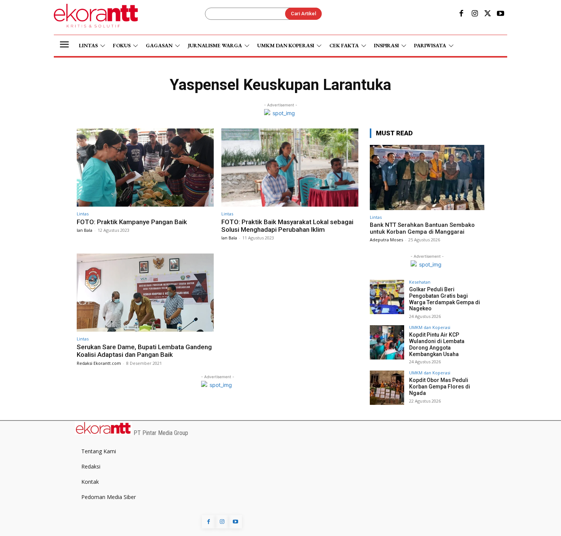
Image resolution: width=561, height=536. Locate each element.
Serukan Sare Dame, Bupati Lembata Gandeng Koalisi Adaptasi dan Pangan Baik (144, 350)
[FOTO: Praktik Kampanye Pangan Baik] (145, 167)
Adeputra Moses (386, 239)
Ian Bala (84, 230)
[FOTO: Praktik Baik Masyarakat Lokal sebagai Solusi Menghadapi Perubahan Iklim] (289, 167)
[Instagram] (474, 14)
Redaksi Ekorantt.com (99, 363)
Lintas (83, 214)
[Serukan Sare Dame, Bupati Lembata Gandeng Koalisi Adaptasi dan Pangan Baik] (145, 293)
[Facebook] (461, 14)
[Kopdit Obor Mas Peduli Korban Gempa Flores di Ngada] (387, 388)
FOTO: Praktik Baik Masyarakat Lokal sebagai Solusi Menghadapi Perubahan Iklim (287, 225)
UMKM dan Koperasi (429, 327)
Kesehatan (419, 282)
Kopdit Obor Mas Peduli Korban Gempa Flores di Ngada (439, 386)
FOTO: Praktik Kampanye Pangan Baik (132, 222)
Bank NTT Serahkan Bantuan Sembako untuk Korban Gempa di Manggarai (422, 228)
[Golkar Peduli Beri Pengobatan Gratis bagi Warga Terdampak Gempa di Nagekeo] (387, 297)
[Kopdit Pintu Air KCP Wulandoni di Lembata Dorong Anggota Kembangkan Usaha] (387, 342)
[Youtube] (500, 14)
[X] (487, 14)
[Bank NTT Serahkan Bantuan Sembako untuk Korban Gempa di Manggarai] (427, 177)
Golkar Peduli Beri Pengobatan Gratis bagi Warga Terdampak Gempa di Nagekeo (444, 298)
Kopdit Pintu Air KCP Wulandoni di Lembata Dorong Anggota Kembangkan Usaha (436, 344)
